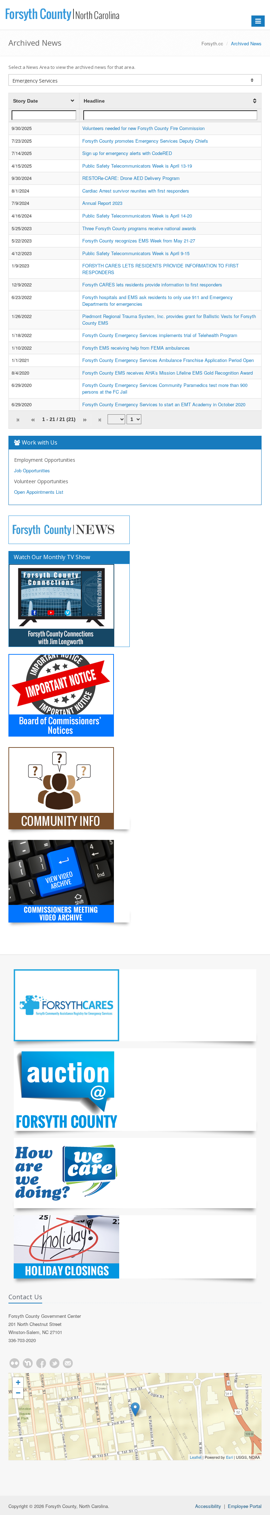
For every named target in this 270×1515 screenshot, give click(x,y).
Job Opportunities (32, 470)
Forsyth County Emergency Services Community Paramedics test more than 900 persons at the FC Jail (165, 388)
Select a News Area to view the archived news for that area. (71, 67)
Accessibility (208, 1506)
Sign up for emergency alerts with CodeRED (127, 153)
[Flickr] (14, 1363)
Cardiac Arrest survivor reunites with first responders (135, 190)
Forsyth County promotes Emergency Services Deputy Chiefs (145, 140)
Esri (229, 1457)
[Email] (68, 1363)
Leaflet (195, 1457)
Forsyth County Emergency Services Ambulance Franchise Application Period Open (168, 360)
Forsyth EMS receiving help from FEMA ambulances (136, 347)
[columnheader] (44, 101)
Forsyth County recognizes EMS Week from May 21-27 (138, 240)
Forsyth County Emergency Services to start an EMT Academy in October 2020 (163, 404)
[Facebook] (41, 1363)
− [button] (18, 1392)
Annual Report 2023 (102, 203)
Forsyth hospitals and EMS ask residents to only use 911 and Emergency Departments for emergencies (157, 300)
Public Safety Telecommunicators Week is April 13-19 (137, 165)
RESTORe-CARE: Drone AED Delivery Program (131, 178)
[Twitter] (54, 1363)
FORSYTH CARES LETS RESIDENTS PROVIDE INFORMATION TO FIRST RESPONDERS (160, 269)
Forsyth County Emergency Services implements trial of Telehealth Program (159, 335)
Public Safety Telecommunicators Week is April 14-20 (137, 215)
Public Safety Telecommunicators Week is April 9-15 (135, 253)
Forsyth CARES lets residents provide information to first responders (152, 284)
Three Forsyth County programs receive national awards (139, 228)
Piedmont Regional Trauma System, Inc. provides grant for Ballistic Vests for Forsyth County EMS (169, 319)
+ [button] (18, 1382)
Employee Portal (245, 1506)
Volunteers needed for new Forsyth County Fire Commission (143, 128)
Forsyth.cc (212, 43)
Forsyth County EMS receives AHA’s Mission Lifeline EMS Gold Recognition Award (167, 372)
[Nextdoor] (28, 1363)
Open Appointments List (38, 491)
